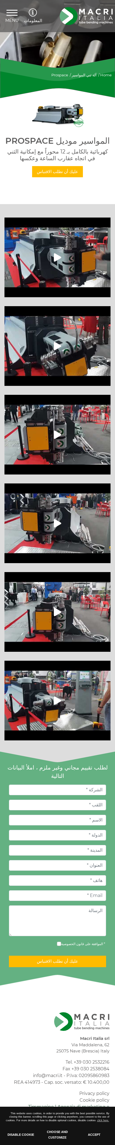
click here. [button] (103, 1120)
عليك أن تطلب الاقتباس (57, 171)
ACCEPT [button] (94, 1134)
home (106, 75)
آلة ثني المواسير (84, 75)
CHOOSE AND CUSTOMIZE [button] (57, 1134)
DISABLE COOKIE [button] (21, 1134)
